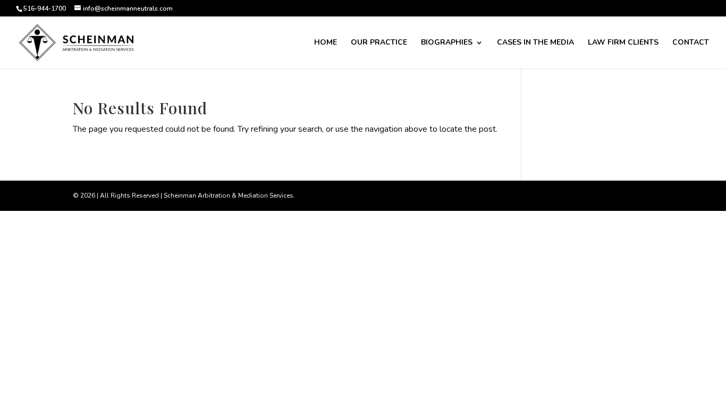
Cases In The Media (535, 43)
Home (325, 43)
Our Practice (379, 43)
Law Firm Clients (623, 43)
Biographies (446, 43)
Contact (690, 43)
